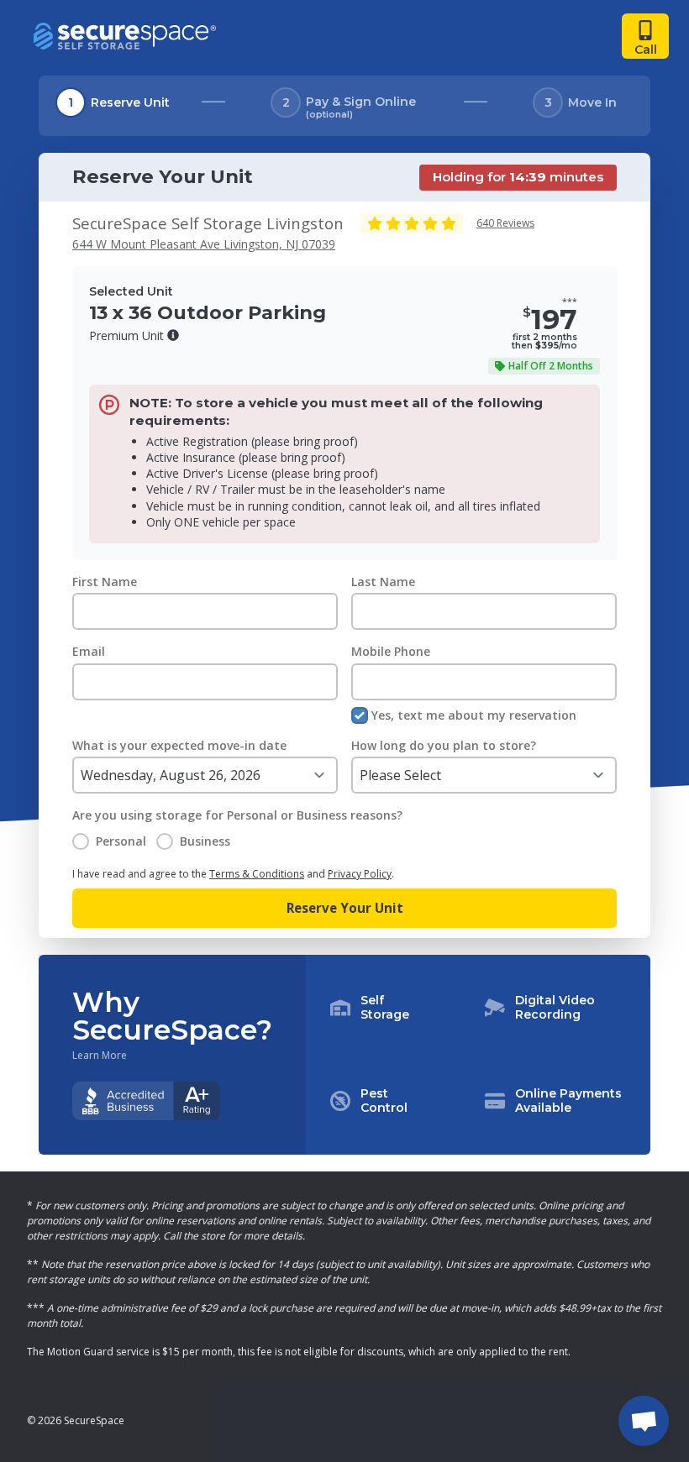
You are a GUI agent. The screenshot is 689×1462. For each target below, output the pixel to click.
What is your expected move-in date (179, 745)
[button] (173, 335)
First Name (104, 582)
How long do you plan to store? (443, 745)
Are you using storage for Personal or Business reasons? (237, 815)
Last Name (383, 582)
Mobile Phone (390, 651)
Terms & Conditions (256, 874)
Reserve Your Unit (345, 907)
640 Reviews (505, 223)
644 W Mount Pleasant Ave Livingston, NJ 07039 (203, 244)
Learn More (99, 1056)
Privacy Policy (360, 874)
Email (88, 651)
